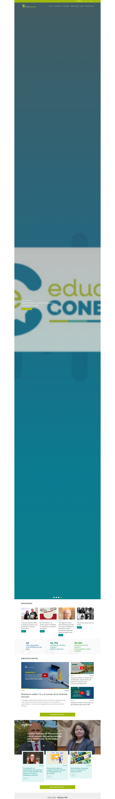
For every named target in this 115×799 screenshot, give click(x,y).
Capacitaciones (57, 6)
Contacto (91, 1)
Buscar (86, 1)
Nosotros (51, 6)
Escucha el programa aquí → (27, 311)
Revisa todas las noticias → (57, 787)
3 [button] (58, 597)
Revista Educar (66, 6)
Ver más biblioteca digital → (57, 714)
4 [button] (61, 597)
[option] (57, 299)
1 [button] (54, 597)
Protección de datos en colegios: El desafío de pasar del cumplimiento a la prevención (56, 770)
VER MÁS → (23, 631)
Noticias (82, 6)
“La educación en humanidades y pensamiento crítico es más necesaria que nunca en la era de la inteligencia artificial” (32, 771)
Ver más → (30, 744)
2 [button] (56, 597)
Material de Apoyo (89, 6)
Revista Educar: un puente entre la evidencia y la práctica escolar (79, 769)
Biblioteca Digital (75, 6)
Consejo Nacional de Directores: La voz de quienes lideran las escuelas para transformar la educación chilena (44, 737)
